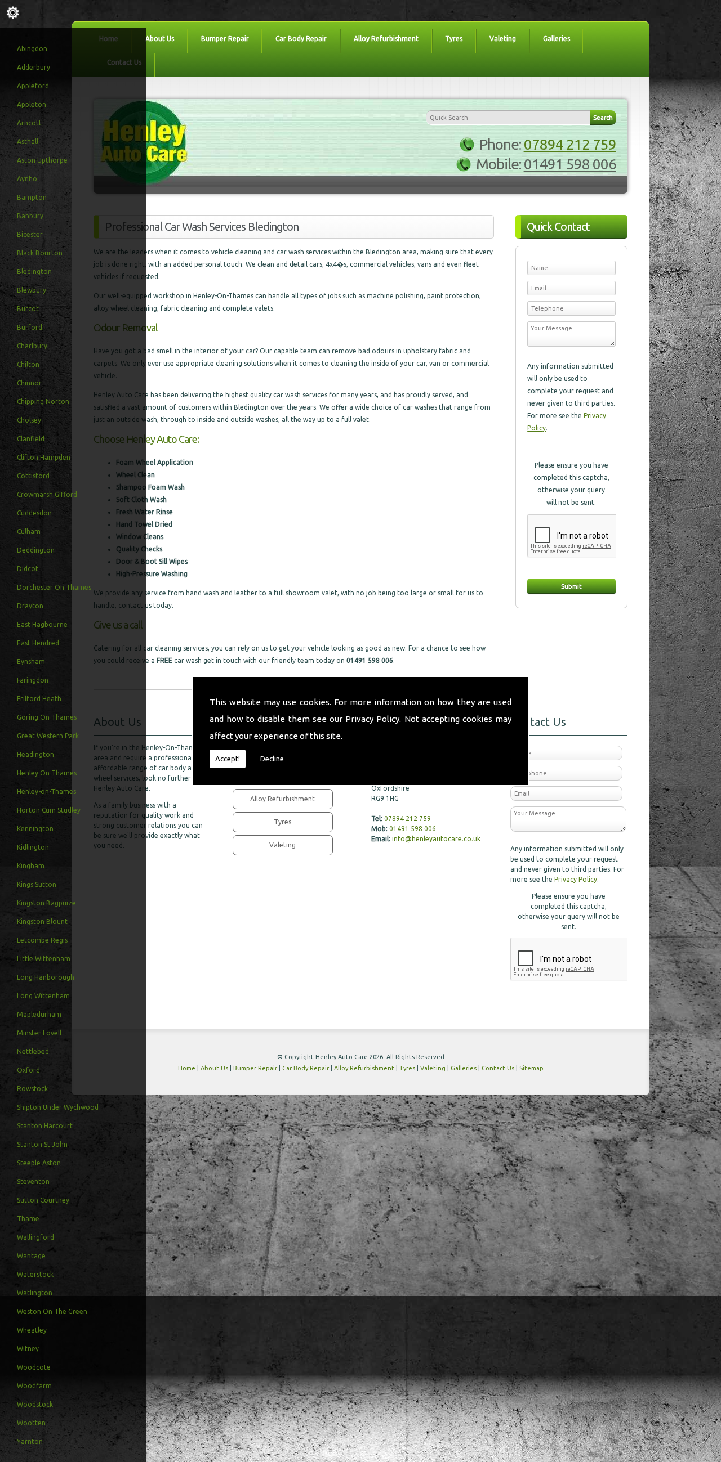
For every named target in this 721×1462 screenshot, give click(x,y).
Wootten (31, 1423)
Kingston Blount (42, 921)
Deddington (36, 550)
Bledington (34, 271)
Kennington (35, 828)
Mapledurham (39, 1014)
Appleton (31, 104)
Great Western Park (48, 735)
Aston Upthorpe (42, 160)
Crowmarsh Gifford (47, 494)
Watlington (34, 1293)
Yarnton (30, 1441)
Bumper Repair (225, 38)
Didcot (27, 568)
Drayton (30, 605)
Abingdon (32, 48)
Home (186, 1068)
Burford (29, 327)
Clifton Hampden (43, 457)
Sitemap (531, 1068)
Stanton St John (42, 1144)
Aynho (27, 178)
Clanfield (30, 438)
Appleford (33, 85)
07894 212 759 (570, 144)
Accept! (227, 759)
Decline (272, 759)
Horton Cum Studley (49, 810)
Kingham (30, 865)
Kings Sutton (36, 884)
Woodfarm (34, 1385)
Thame (28, 1218)
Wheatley (32, 1330)
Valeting (502, 38)
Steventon (33, 1181)
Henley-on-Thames (46, 791)
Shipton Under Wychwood (58, 1107)
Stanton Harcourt (45, 1125)
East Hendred (38, 643)
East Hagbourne (42, 624)
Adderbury (33, 67)
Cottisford (33, 475)
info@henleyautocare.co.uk (436, 838)
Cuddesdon (34, 513)
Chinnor (29, 383)
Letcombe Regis (42, 940)
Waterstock (35, 1274)
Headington (35, 754)
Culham (29, 531)
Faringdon (32, 680)
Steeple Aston (39, 1163)
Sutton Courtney (43, 1200)
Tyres (453, 38)
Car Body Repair (301, 38)
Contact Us (498, 1068)
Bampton (32, 197)
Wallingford (35, 1237)
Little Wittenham (43, 958)
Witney (28, 1348)
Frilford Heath (39, 698)
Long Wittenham (43, 995)
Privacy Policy (372, 719)
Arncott (29, 123)
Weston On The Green (52, 1311)
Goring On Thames (47, 717)
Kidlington (33, 847)
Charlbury (32, 345)
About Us (159, 38)
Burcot (28, 308)
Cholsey (29, 420)
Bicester (30, 234)
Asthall (27, 141)
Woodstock (35, 1404)
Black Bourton (40, 253)
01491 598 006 (570, 164)
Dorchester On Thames (54, 587)
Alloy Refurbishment (386, 38)
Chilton (28, 364)
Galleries (556, 38)
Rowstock (32, 1088)
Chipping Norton (43, 401)
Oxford (28, 1070)
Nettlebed (33, 1051)
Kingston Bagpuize (46, 903)
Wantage (31, 1255)
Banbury (30, 215)
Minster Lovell (39, 1033)
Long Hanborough (45, 977)
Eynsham (31, 661)
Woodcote (34, 1367)
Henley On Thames (47, 773)
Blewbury (31, 290)
